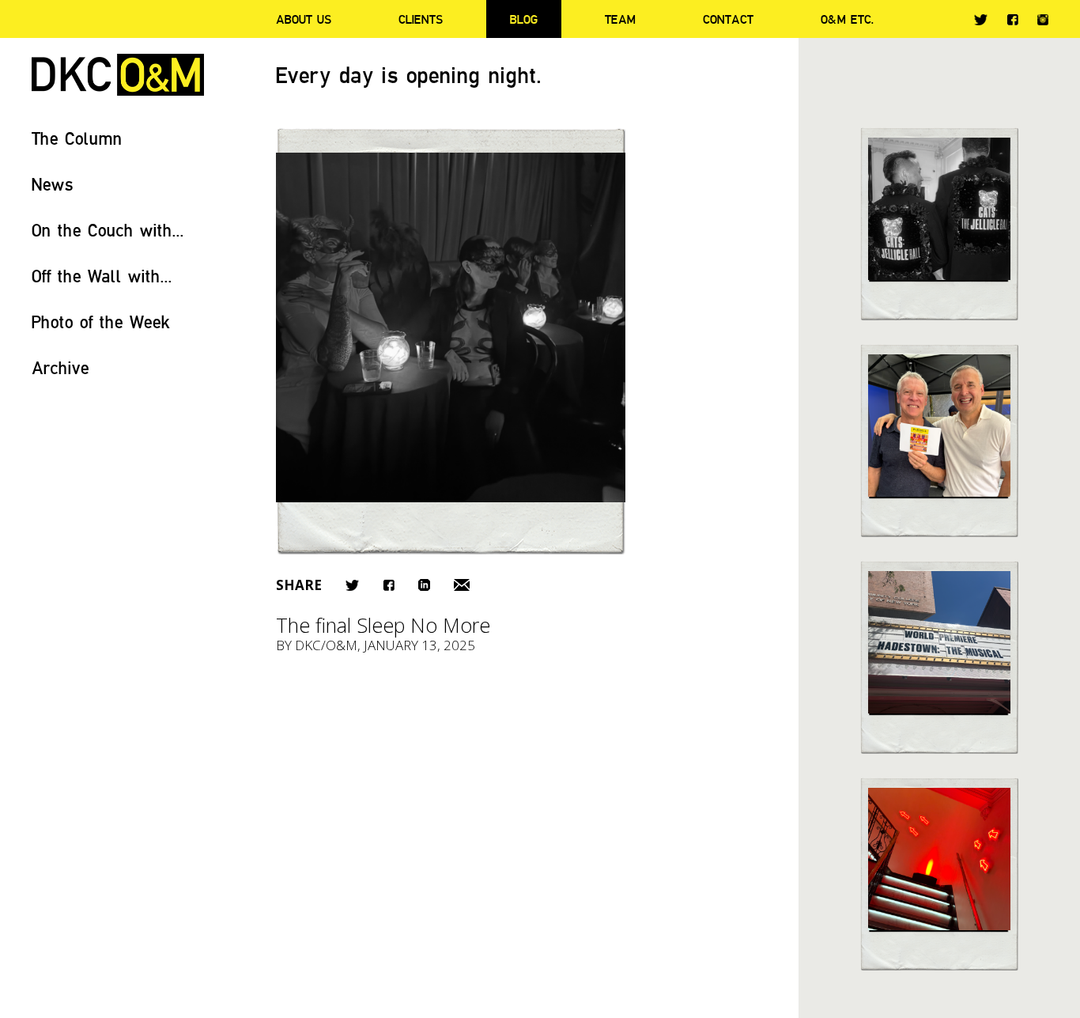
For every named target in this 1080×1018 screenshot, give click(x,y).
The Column (77, 138)
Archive (60, 367)
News (53, 184)
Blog (524, 19)
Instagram (1042, 19)
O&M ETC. (847, 19)
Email (462, 585)
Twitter (980, 19)
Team (620, 19)
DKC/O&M (118, 75)
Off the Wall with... (102, 275)
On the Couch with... (108, 229)
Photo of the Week (101, 321)
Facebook (1012, 19)
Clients (420, 19)
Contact (728, 19)
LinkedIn (424, 585)
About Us (303, 19)
